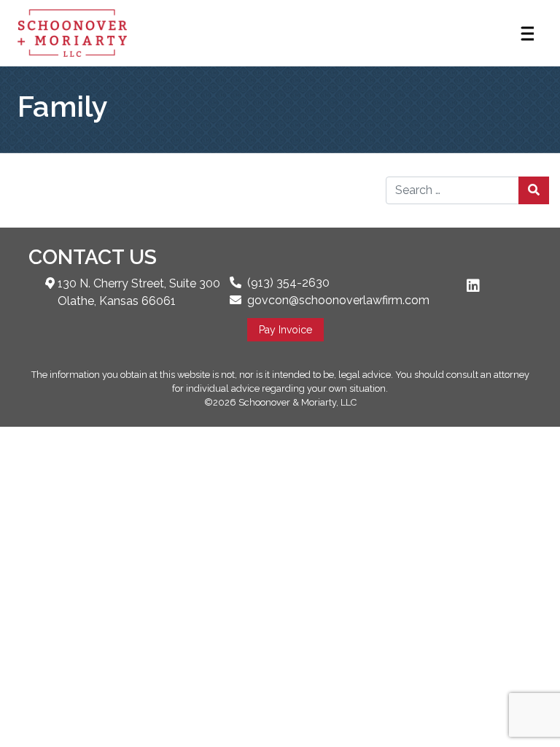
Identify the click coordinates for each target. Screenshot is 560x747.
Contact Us (92, 257)
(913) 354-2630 (288, 283)
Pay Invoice (285, 330)
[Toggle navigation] (526, 33)
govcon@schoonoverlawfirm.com (338, 300)
